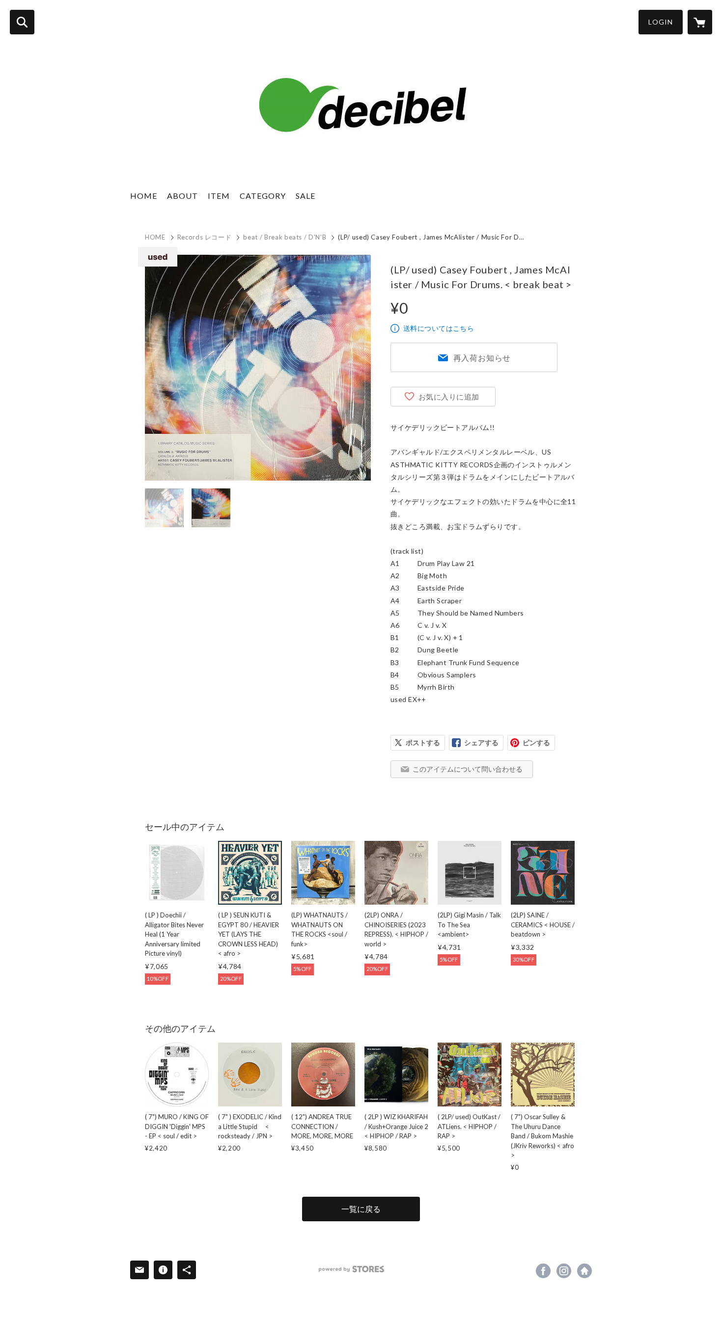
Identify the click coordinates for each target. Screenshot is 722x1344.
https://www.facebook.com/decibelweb (543, 1270)
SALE (305, 195)
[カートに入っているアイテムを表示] (700, 22)
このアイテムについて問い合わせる (468, 769)
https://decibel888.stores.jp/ (584, 1270)
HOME (143, 195)
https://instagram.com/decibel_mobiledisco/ (563, 1270)
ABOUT (182, 195)
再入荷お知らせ (482, 357)
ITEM (219, 195)
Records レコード (204, 237)
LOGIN (660, 22)
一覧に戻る (361, 1208)
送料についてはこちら (438, 328)
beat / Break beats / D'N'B (284, 237)
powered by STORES (351, 1269)
